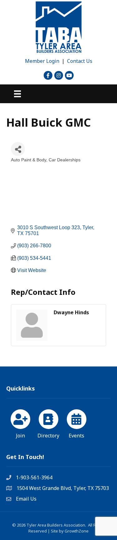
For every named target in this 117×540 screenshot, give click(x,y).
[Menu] (17, 93)
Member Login (42, 61)
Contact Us (79, 61)
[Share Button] (18, 149)
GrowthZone (77, 531)
